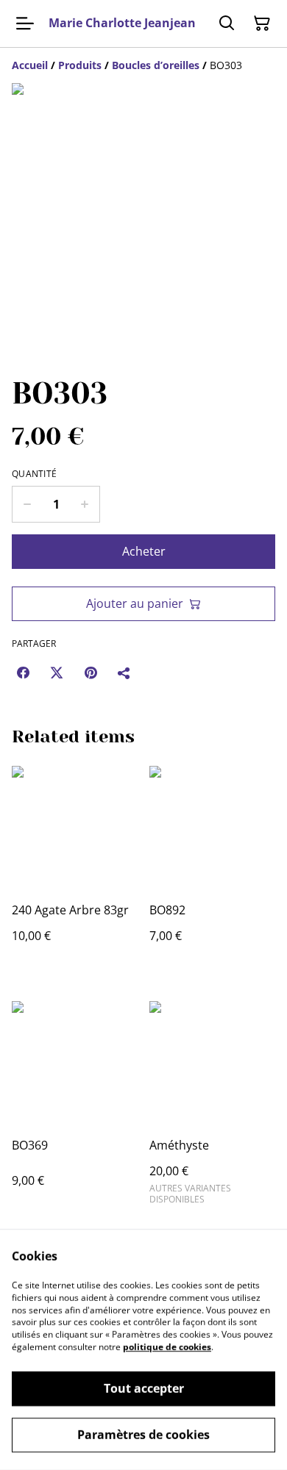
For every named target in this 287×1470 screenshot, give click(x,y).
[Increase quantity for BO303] (85, 504)
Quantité (34, 474)
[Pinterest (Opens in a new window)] (90, 673)
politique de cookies (167, 1347)
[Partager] (124, 673)
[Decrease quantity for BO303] (27, 504)
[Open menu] (25, 23)
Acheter (144, 551)
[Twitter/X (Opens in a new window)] (57, 673)
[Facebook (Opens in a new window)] (23, 673)
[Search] (226, 23)
